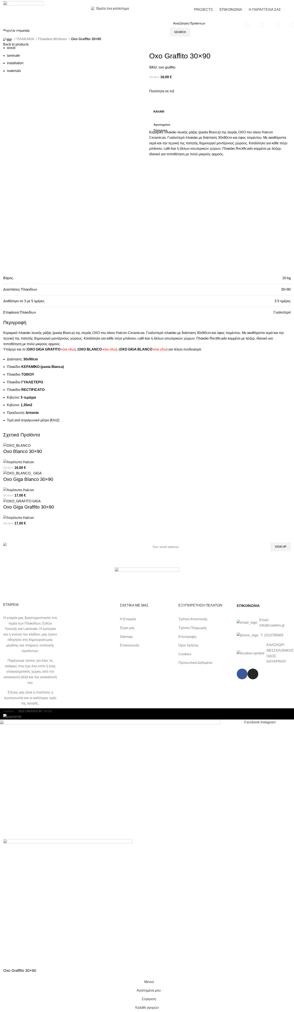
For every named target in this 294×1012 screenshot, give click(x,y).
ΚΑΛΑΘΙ (158, 111)
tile (9, 40)
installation (15, 63)
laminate (13, 55)
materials (14, 71)
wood (11, 48)
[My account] (289, 9)
